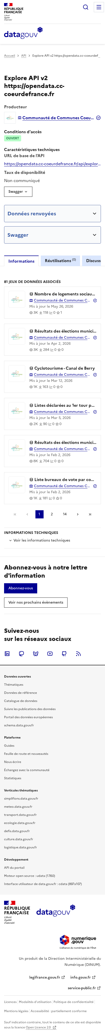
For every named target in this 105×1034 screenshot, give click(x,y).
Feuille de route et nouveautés (26, 754)
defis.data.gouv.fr (17, 831)
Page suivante (78, 514)
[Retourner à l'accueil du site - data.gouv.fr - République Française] (55, 912)
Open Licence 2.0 (38, 1027)
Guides (9, 745)
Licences (10, 1002)
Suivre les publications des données (30, 709)
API (23, 55)
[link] (20, 588)
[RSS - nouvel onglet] (78, 654)
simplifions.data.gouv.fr (21, 798)
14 (65, 514)
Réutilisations (60, 260)
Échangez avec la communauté (26, 770)
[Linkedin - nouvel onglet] (7, 654)
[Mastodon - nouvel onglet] (21, 654)
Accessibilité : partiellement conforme (59, 1011)
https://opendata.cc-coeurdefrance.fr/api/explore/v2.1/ (52, 164)
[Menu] (99, 7)
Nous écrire (12, 762)
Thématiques (13, 684)
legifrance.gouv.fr (44, 977)
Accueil (9, 55)
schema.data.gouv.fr (19, 725)
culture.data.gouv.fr (18, 839)
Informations (21, 261)
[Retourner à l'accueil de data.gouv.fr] (23, 33)
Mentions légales (16, 1011)
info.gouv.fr (80, 977)
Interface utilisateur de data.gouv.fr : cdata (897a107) (43, 884)
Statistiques (12, 778)
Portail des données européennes (28, 717)
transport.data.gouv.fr (20, 815)
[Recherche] (86, 7)
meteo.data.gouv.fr (18, 806)
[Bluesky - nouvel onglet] (36, 654)
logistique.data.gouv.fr (20, 847)
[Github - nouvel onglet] (64, 654)
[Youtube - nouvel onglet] (50, 654)
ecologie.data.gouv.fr (19, 823)
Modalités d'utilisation (35, 1002)
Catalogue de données (20, 701)
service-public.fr (82, 988)
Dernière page (90, 514)
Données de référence (20, 693)
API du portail (14, 867)
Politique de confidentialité (74, 1002)
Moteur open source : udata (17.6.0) (29, 876)
